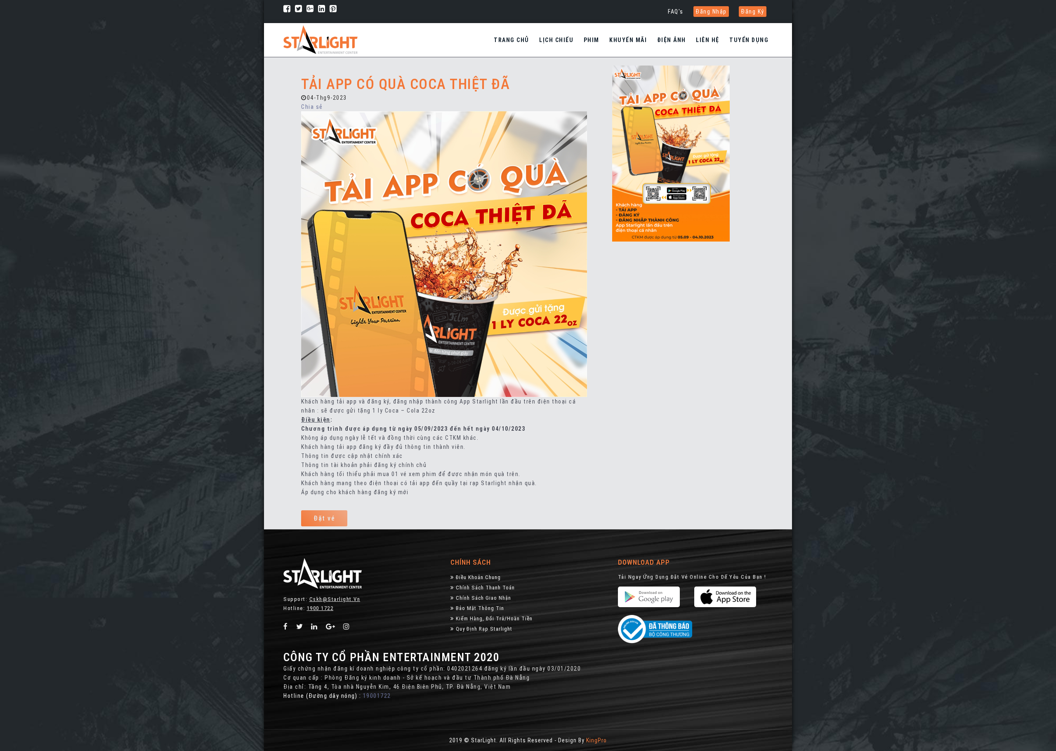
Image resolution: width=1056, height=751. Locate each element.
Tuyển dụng (748, 40)
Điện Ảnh (671, 40)
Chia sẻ (312, 106)
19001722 (377, 695)
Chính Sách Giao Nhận (483, 598)
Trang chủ (511, 40)
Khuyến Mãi (628, 40)
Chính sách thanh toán (485, 587)
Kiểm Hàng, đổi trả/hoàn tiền (494, 618)
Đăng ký (752, 11)
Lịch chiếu (556, 40)
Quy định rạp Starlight (484, 629)
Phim (591, 40)
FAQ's (676, 11)
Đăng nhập (711, 11)
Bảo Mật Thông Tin (480, 608)
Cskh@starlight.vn (335, 599)
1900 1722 (320, 608)
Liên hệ (707, 40)
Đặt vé (324, 518)
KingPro (596, 740)
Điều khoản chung (478, 577)
